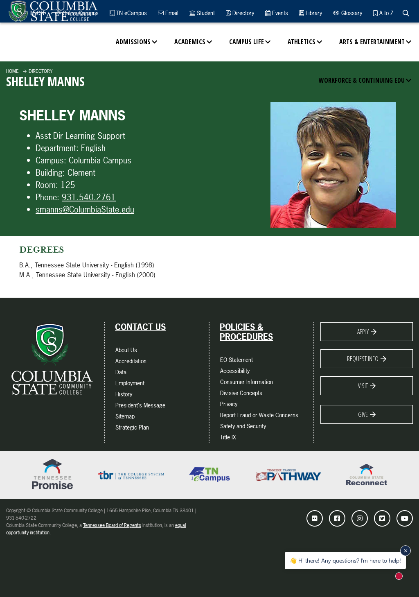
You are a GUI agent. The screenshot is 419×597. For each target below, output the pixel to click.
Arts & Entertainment (372, 41)
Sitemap (125, 416)
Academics (189, 41)
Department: (57, 148)
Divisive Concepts (241, 393)
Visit (363, 385)
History (123, 394)
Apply (363, 331)
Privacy (228, 404)
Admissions (133, 41)
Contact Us (140, 327)
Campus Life (246, 41)
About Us (126, 350)
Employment (129, 383)
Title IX (228, 437)
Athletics (301, 41)
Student (205, 13)
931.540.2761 (89, 197)
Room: (47, 184)
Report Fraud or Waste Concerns (259, 415)
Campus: (51, 160)
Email (171, 13)
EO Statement (236, 360)
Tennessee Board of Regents (112, 525)
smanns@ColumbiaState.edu (85, 209)
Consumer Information (246, 382)
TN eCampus (131, 13)
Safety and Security (243, 426)
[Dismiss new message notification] (405, 550)
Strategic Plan (132, 427)
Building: (50, 172)
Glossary (351, 13)
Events (279, 13)
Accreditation (130, 361)
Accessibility (235, 371)
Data (120, 372)
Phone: (47, 197)
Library (313, 13)
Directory (242, 13)
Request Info (362, 358)
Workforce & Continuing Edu (362, 80)
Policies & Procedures (246, 332)
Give (363, 414)
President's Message (140, 405)
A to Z (385, 13)
